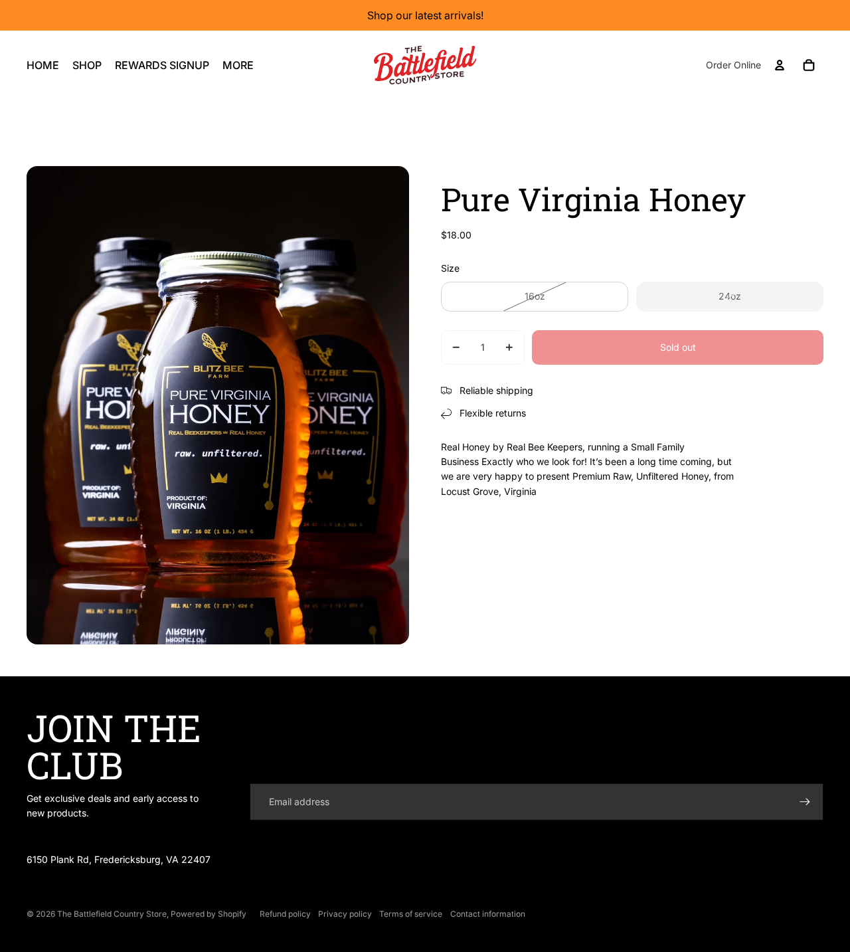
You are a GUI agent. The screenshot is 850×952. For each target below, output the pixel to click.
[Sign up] (804, 801)
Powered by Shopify (208, 914)
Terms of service (410, 914)
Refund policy (285, 914)
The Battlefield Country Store (112, 914)
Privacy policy (345, 914)
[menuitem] (238, 65)
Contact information (487, 914)
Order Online (733, 64)
